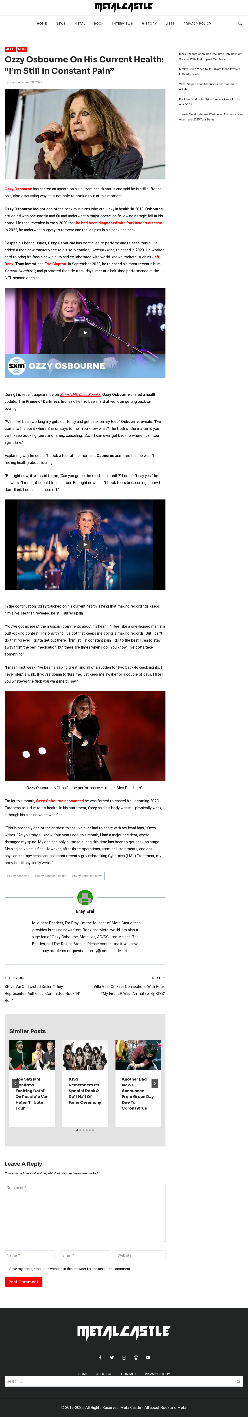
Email (68, 1255)
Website (125, 1255)
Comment (16, 1188)
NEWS (61, 23)
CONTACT (128, 1374)
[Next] (155, 1083)
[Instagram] (124, 1357)
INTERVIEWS (122, 23)
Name (13, 1255)
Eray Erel (15, 82)
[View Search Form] (240, 23)
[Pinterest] (136, 1357)
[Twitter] (112, 1357)
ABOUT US (104, 1374)
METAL (80, 23)
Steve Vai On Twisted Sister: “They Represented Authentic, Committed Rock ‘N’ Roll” (42, 989)
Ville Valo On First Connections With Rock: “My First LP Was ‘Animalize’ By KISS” (129, 986)
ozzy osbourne (18, 876)
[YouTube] (148, 1357)
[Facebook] (100, 1357)
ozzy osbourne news (87, 876)
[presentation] (32, 1055)
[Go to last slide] (15, 1083)
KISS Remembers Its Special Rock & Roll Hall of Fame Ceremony (85, 1091)
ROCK (98, 23)
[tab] (77, 1130)
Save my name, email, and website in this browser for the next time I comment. (70, 1269)
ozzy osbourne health (50, 876)
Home (42, 23)
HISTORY (149, 23)
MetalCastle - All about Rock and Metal (153, 1407)
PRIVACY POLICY (197, 23)
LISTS (170, 23)
